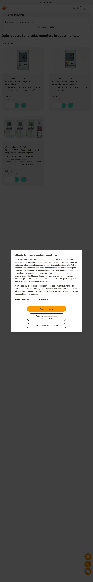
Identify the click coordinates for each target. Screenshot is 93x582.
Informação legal (43, 299)
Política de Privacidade (25, 299)
